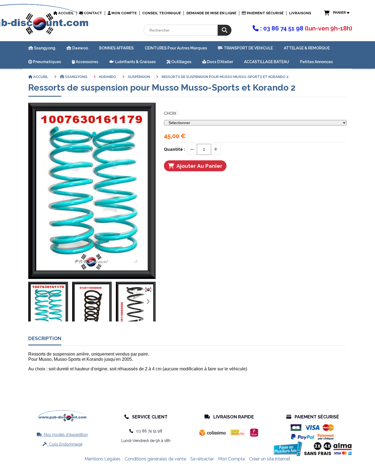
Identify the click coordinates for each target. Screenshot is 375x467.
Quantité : (174, 149)
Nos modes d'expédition (62, 434)
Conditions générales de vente (155, 459)
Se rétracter (202, 459)
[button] (148, 301)
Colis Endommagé (62, 444)
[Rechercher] (224, 30)
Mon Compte (231, 459)
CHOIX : (171, 113)
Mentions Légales (103, 459)
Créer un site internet (269, 459)
